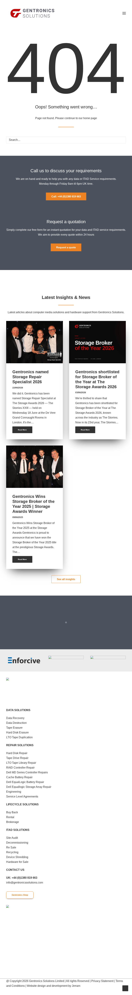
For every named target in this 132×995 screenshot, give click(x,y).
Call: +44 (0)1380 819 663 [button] (66, 196)
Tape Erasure (14, 727)
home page (90, 118)
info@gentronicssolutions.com (24, 882)
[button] (124, 13)
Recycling (12, 852)
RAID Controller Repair (20, 767)
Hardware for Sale (17, 861)
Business (51, 329)
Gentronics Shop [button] (20, 895)
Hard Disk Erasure (17, 732)
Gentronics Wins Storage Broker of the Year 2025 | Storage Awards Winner (33, 504)
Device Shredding (17, 857)
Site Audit (12, 837)
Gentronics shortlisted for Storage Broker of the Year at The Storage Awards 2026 (97, 379)
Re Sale (11, 847)
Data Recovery (15, 718)
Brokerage (12, 822)
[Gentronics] (32, 13)
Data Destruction (16, 722)
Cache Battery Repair (19, 777)
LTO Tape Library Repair (21, 762)
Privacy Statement (102, 981)
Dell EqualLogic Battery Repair (25, 782)
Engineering (13, 791)
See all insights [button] (66, 579)
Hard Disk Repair (16, 753)
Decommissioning (17, 842)
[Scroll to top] (125, 988)
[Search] (66, 139)
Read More (22, 430)
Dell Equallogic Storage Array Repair (28, 786)
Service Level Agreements (22, 796)
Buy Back (12, 812)
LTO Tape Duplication (19, 737)
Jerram (76, 985)
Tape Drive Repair (17, 757)
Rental (10, 817)
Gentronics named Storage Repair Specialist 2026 (30, 376)
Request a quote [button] (66, 247)
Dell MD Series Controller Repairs (27, 772)
